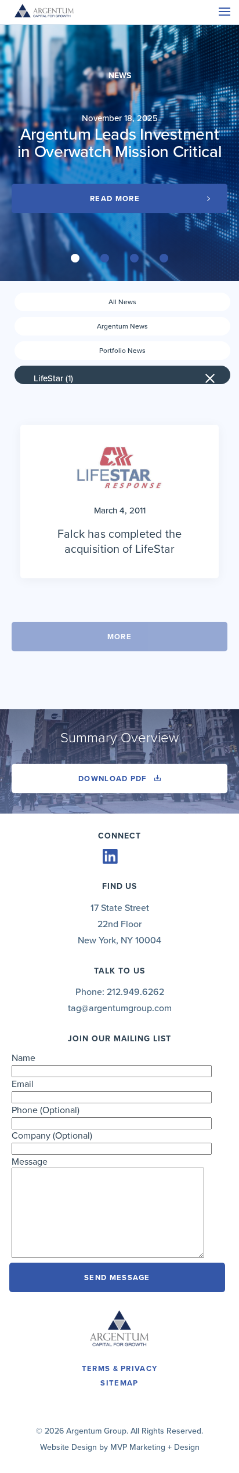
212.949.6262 (135, 992)
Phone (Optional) (45, 1110)
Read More (115, 198)
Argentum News (122, 326)
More (119, 636)
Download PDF (113, 778)
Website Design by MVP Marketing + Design (120, 1447)
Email (23, 1084)
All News (122, 302)
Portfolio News (122, 351)
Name (23, 1058)
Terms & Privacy (120, 1368)
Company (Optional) (52, 1136)
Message (30, 1162)
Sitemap (119, 1383)
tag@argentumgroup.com (120, 1008)
